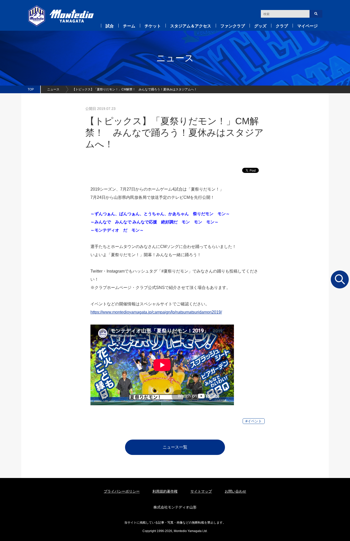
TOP (31, 89)
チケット (153, 26)
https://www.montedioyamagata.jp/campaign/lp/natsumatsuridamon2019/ (156, 312)
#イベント (253, 421)
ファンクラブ (232, 26)
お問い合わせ (235, 491)
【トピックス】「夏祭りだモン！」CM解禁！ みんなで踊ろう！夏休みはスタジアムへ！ (134, 89)
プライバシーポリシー (122, 491)
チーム (129, 26)
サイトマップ (201, 491)
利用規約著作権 (165, 491)
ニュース (53, 89)
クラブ (282, 26)
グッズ (260, 26)
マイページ (307, 26)
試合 (110, 26)
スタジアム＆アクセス (190, 26)
